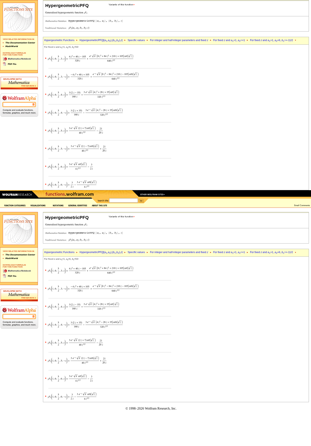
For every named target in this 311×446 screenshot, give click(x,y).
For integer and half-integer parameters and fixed (179, 40)
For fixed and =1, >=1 (229, 40)
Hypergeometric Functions (59, 40)
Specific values (136, 40)
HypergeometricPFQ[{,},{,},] (101, 40)
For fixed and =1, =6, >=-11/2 (271, 40)
